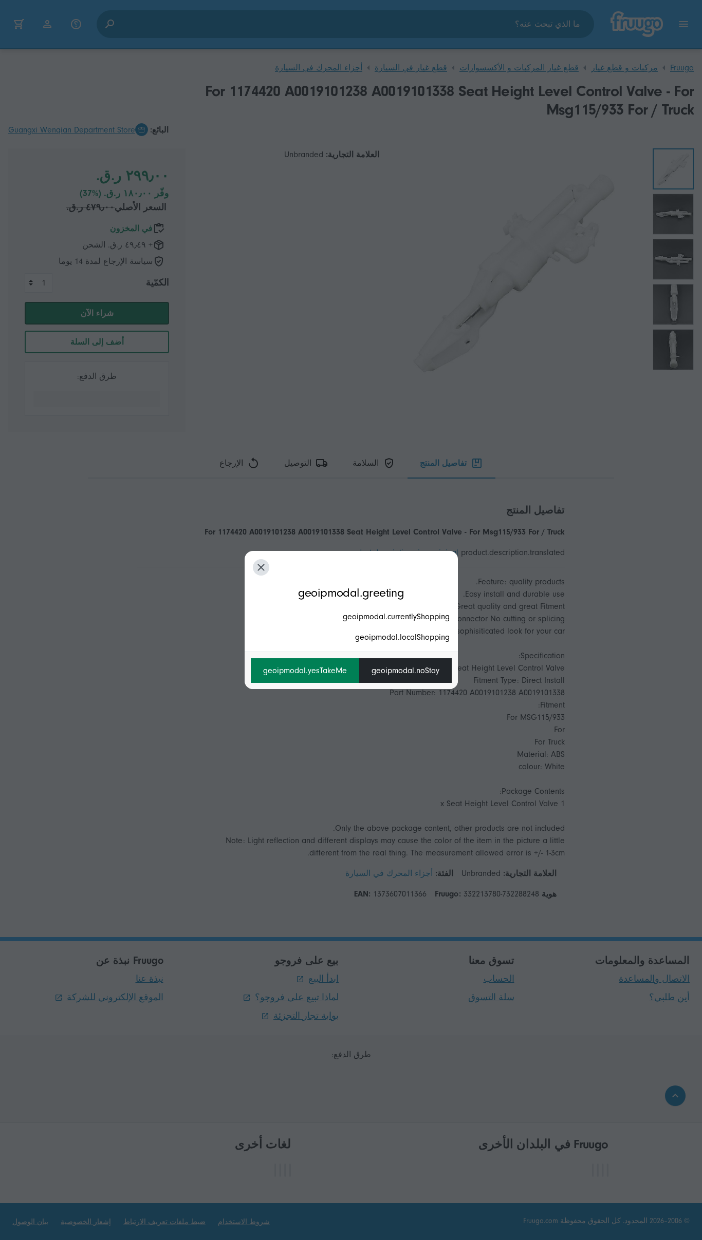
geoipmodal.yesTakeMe (305, 670)
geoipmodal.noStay (405, 670)
